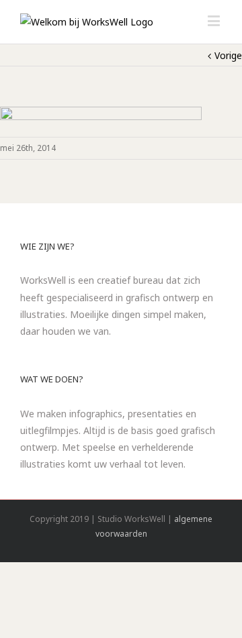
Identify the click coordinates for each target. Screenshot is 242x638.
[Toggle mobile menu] (215, 20)
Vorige (228, 55)
